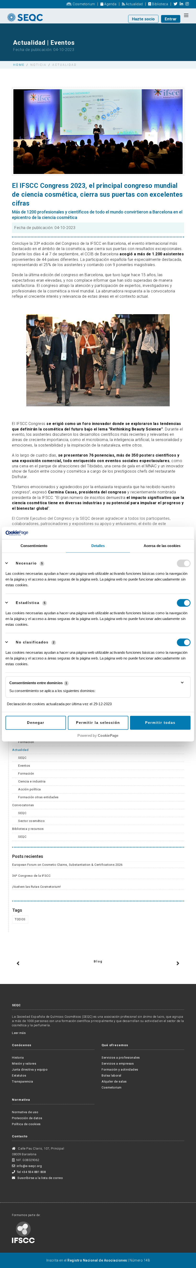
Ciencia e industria (32, 781)
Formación (26, 742)
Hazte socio (143, 19)
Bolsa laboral (111, 1075)
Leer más (19, 1033)
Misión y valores (24, 1063)
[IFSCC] (23, 1232)
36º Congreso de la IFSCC (31, 875)
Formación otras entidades (38, 797)
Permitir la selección (98, 723)
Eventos (24, 765)
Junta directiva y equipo (30, 1069)
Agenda (109, 4)
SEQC (22, 758)
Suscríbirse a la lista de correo (40, 1178)
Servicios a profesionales (121, 1057)
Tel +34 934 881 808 (31, 1172)
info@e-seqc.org (29, 1166)
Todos (20, 919)
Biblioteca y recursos (28, 829)
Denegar (35, 723)
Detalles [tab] (98, 546)
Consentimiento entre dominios (38, 683)
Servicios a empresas (118, 1063)
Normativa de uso (25, 1112)
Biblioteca (159, 4)
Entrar (171, 19)
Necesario (26, 563)
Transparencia (22, 1081)
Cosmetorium (83, 4)
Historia (18, 1057)
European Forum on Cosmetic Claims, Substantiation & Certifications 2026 (67, 864)
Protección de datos (27, 1118)
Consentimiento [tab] (34, 546)
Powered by (97, 735)
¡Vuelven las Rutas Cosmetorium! (36, 886)
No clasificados (32, 642)
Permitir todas (160, 723)
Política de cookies (26, 1124)
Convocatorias (23, 805)
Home (19, 65)
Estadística (27, 603)
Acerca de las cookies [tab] (162, 546)
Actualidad (134, 4)
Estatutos (19, 1075)
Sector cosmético (31, 821)
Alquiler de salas (114, 1081)
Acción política (29, 789)
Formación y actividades (120, 1069)
